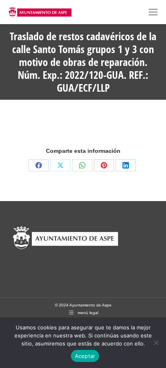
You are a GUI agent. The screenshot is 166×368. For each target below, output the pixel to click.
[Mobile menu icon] (153, 12)
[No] (156, 343)
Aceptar (85, 356)
